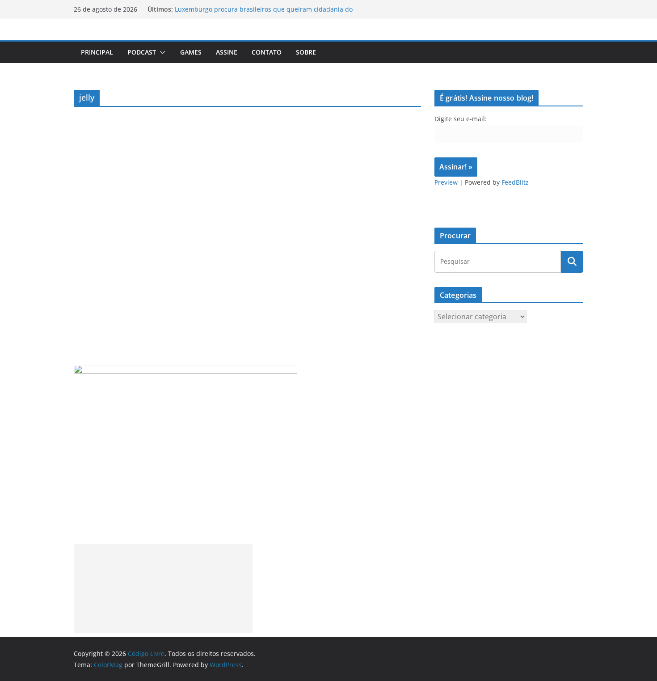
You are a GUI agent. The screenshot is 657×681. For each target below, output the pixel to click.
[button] (161, 52)
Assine (226, 52)
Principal (97, 52)
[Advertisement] (163, 588)
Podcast (141, 52)
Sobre (306, 52)
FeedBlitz (515, 182)
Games (191, 52)
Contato (267, 52)
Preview (446, 182)
